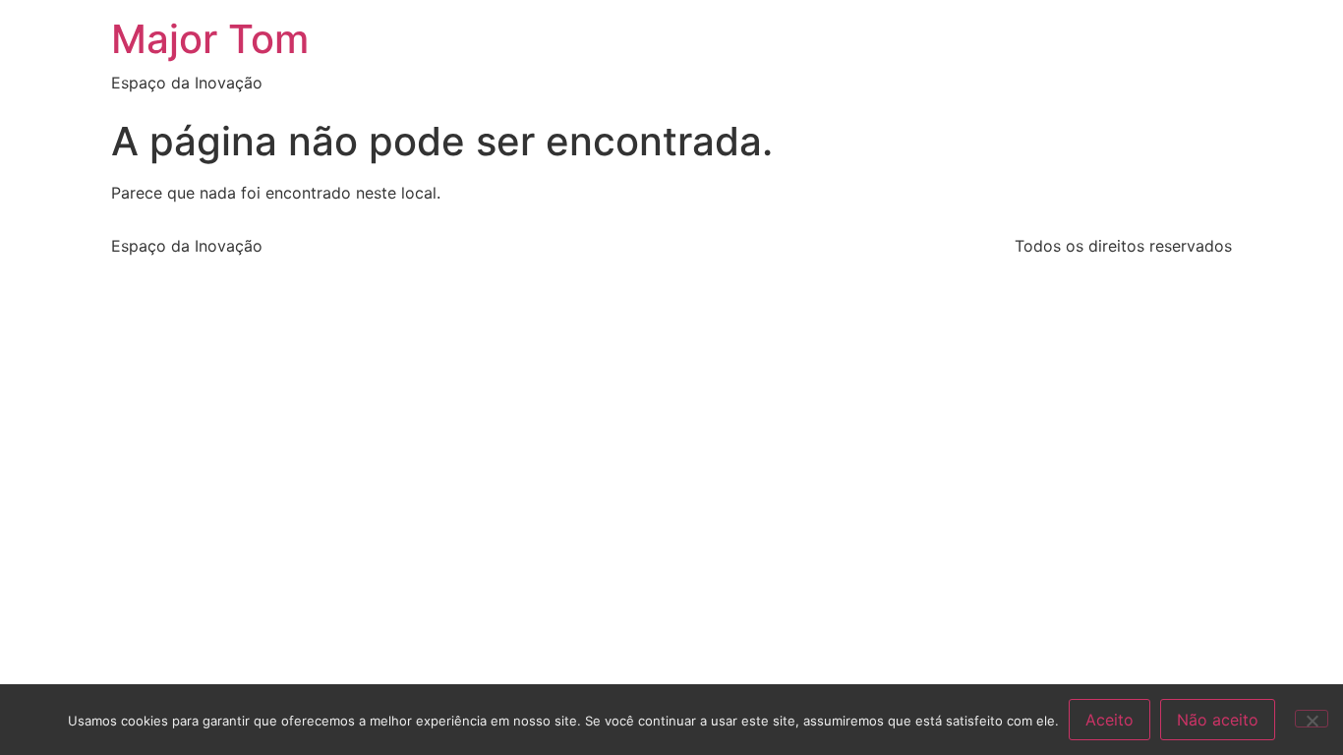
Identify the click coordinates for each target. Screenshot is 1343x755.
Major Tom (210, 39)
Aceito (1109, 719)
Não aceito (1217, 719)
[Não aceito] (1311, 718)
